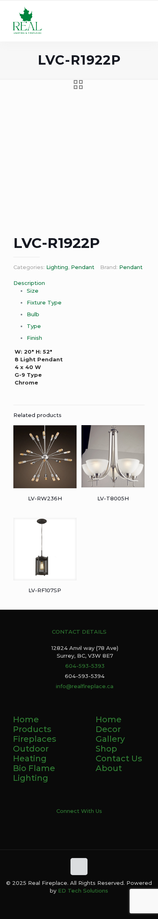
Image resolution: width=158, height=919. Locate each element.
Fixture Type (44, 302)
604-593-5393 (85, 666)
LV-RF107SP (44, 590)
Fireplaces (34, 739)
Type (34, 326)
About (109, 768)
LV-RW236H (45, 498)
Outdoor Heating (31, 753)
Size (32, 290)
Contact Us (119, 758)
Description (29, 283)
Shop (106, 749)
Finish (34, 338)
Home (26, 719)
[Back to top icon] (79, 866)
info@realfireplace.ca (84, 686)
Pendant (82, 267)
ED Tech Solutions (83, 890)
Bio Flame (34, 768)
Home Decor (109, 724)
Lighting (57, 267)
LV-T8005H (113, 498)
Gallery (110, 739)
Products (32, 729)
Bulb (33, 314)
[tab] (79, 283)
